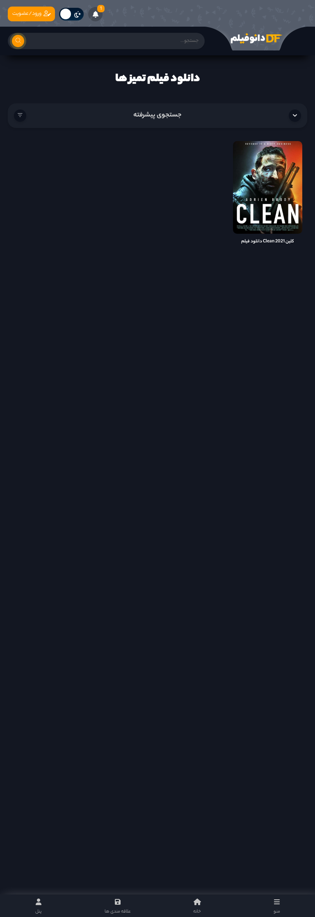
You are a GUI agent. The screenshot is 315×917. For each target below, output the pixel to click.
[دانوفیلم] (256, 38)
